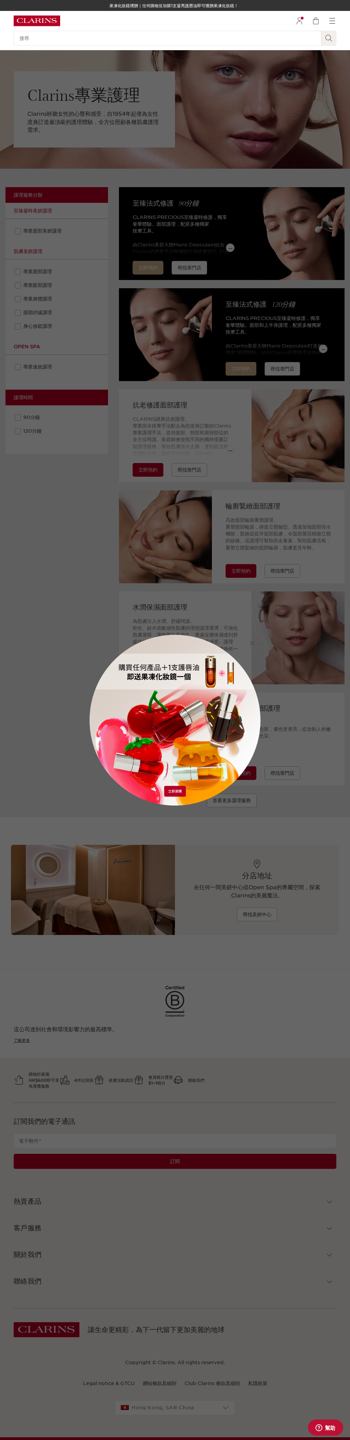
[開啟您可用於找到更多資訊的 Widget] (325, 1428)
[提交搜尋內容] (328, 38)
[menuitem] (299, 21)
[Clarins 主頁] (37, 21)
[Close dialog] (252, 643)
